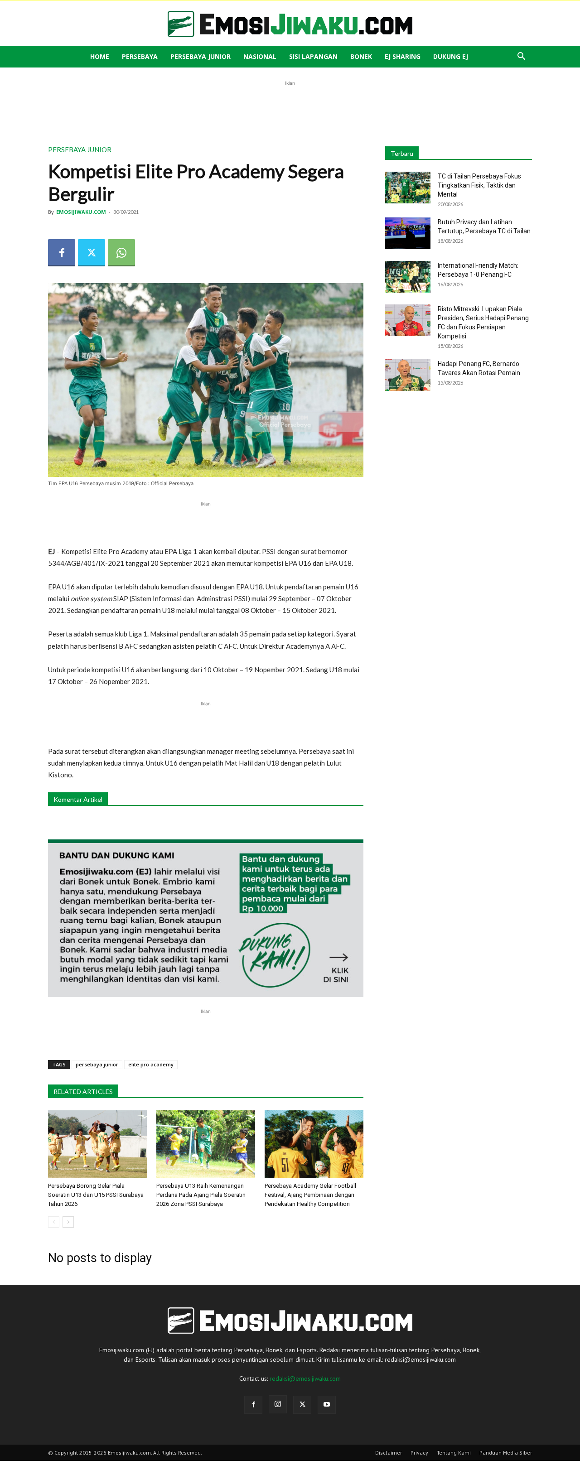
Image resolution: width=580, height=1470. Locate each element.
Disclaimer (388, 1452)
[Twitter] (91, 252)
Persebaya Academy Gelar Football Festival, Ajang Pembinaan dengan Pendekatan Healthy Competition (310, 1194)
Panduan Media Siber (505, 1452)
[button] (521, 57)
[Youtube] (327, 1405)
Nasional (259, 56)
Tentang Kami (454, 1452)
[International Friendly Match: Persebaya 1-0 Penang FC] (407, 277)
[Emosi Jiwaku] (290, 24)
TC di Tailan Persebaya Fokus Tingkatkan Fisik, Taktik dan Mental (479, 185)
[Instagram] (278, 1404)
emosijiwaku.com (81, 211)
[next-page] (68, 1222)
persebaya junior (97, 1064)
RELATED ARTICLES (83, 1091)
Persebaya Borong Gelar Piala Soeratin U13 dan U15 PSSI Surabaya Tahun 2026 (96, 1194)
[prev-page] (53, 1222)
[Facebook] (61, 252)
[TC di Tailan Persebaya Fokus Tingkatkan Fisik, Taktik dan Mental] (407, 187)
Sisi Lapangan (313, 56)
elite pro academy (151, 1064)
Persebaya (140, 56)
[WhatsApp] (121, 252)
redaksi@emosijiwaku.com (305, 1378)
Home (99, 56)
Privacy (419, 1452)
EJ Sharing (402, 56)
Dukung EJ (450, 56)
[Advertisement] (290, 108)
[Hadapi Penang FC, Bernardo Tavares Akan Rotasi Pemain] (407, 375)
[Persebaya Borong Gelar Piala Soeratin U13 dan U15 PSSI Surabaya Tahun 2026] (97, 1144)
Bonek (361, 56)
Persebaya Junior (200, 56)
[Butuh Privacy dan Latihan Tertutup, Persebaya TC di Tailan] (407, 233)
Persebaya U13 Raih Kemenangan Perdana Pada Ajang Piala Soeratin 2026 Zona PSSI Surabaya (201, 1194)
